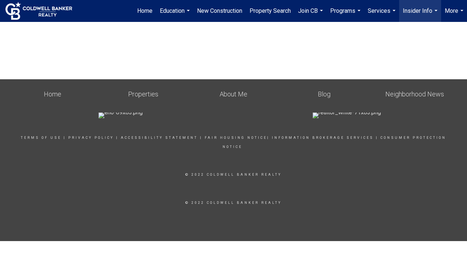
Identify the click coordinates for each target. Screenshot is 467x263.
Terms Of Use (41, 138)
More (455, 14)
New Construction (219, 10)
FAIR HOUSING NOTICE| (237, 138)
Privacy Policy (91, 138)
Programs (346, 14)
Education (176, 14)
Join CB (311, 14)
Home (145, 10)
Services (382, 14)
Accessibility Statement (159, 138)
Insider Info (421, 14)
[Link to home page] (42, 11)
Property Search (270, 10)
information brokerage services (323, 138)
